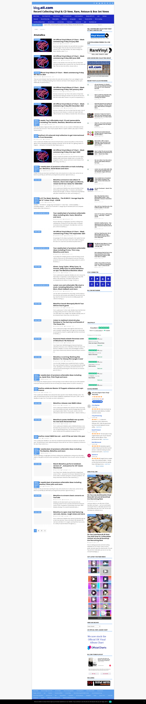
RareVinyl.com (92, 22)
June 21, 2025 (57, 60)
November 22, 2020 (58, 342)
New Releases (56, 16)
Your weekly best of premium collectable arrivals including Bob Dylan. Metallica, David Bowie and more (58, 168)
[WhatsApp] (110, 3)
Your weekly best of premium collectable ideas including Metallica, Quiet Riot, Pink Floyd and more (57, 376)
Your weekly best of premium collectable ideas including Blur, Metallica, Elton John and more (57, 483)
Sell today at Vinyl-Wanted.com (53, 697)
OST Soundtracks (67, 16)
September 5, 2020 (58, 361)
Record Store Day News (38, 695)
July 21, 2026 (98, 248)
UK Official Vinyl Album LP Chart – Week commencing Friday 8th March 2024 (59, 74)
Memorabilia (55, 19)
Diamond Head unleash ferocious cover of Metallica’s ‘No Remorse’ (68, 340)
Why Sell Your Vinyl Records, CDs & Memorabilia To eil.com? (103, 207)
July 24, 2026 (98, 127)
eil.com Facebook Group (97, 693)
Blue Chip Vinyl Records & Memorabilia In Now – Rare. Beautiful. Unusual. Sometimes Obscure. (103, 198)
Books (80, 19)
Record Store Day (45, 19)
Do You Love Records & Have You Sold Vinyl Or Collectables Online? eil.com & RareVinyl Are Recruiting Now (99, 537)
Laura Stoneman (65, 43)
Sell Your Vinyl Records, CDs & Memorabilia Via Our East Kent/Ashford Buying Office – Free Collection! (103, 235)
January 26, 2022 (58, 219)
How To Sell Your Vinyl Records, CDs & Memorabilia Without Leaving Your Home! (103, 96)
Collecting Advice (79, 16)
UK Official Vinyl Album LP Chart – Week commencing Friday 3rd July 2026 (68, 41)
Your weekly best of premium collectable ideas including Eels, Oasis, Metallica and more (69, 215)
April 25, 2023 (57, 154)
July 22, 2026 (98, 201)
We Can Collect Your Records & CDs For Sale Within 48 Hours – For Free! (103, 161)
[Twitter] (96, 3)
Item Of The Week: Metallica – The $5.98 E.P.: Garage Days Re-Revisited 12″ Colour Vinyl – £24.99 (59, 199)
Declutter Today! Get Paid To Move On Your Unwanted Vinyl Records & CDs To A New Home (103, 115)
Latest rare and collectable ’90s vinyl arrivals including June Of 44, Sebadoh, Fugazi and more (103, 170)
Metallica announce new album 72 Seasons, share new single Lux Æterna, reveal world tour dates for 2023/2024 (68, 182)
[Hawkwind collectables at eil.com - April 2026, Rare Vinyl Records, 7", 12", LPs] (94, 613)
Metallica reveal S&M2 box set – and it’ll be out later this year (61, 436)
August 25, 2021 (58, 254)
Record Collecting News (68, 690)
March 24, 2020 (57, 499)
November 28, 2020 (58, 326)
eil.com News (51, 22)
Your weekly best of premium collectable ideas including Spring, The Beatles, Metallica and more (57, 450)
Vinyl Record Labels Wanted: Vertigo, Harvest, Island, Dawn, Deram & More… (103, 133)
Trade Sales (69, 22)
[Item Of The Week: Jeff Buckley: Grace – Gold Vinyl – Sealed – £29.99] (90, 215)
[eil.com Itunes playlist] (99, 674)
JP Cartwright (47, 139)
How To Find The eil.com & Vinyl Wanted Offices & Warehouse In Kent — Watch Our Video (103, 152)
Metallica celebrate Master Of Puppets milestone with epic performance (58, 389)
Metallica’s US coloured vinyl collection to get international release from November (59, 136)
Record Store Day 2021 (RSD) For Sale (81, 693)
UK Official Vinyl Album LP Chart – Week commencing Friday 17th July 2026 (103, 245)
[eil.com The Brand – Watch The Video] (90, 190)
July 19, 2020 (57, 405)
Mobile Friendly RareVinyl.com (69, 697)
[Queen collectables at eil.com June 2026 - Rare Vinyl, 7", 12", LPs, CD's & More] (105, 586)
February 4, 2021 (58, 291)
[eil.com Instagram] (99, 319)
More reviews (100, 466)
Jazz (98, 16)
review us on (96, 401)
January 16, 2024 (58, 91)
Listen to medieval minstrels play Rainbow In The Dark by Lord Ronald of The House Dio (68, 322)
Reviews (105, 16)
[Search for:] (104, 25)
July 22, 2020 (38, 392)
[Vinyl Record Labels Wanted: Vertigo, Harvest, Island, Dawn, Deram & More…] (90, 133)
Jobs (85, 22)
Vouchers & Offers (58, 693)
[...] (101, 510)
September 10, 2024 (93, 501)
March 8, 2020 (57, 516)
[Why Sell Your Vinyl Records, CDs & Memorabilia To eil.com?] (90, 208)
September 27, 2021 (58, 235)
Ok (110, 701)
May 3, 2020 (57, 470)
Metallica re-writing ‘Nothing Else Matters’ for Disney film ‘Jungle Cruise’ (68, 358)
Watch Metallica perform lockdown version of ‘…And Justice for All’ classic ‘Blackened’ (68, 466)
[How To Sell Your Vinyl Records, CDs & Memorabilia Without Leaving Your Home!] (90, 96)
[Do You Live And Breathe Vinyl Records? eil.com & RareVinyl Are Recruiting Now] (99, 484)
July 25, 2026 (98, 109)
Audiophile (64, 19)
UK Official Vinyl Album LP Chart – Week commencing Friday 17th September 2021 (69, 233)
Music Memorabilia (90, 690)
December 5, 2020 (58, 307)
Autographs (73, 19)
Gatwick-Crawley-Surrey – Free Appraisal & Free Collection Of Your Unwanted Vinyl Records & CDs (103, 225)
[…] (66, 51)
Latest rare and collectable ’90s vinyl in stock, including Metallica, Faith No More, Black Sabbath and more (68, 287)
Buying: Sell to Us (90, 16)
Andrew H (95, 454)
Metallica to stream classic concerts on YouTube (68, 496)
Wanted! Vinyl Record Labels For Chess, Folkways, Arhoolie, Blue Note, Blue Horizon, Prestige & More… (103, 106)
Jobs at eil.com (49, 695)
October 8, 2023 (38, 139)
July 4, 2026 (56, 43)
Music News (36, 16)
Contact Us (78, 22)
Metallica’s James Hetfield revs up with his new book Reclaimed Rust (68, 421)
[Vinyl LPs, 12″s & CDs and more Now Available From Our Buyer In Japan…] (90, 124)
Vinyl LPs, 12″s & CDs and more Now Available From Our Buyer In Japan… (103, 124)
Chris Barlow (95, 405)
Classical (36, 19)
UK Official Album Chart (39, 22)
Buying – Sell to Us (37, 693)
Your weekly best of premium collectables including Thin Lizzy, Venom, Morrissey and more (103, 180)
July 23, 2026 (98, 164)
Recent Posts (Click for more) (97, 81)
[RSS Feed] (112, 3)
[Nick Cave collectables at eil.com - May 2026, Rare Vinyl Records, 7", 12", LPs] (94, 599)
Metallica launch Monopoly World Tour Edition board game (68, 305)
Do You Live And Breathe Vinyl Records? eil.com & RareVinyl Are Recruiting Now (99, 497)
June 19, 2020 (57, 423)
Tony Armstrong (97, 416)
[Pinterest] (102, 3)
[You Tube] (99, 3)
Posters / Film (102, 695)
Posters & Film (88, 19)
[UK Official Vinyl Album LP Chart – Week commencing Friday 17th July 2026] (90, 245)
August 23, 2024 (92, 542)
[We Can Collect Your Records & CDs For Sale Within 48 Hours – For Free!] (90, 161)
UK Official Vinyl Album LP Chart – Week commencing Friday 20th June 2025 (68, 57)
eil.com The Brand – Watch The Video (103, 189)
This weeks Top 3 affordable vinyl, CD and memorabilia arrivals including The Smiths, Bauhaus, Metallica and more (57, 121)
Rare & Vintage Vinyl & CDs (46, 690)
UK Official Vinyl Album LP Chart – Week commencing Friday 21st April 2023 (68, 151)
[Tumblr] (107, 3)
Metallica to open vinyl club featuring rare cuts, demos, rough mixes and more (69, 513)
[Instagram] (104, 3)
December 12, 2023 (58, 108)
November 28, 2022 (58, 186)
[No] (144, 701)
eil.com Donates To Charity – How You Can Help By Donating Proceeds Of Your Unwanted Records (103, 86)
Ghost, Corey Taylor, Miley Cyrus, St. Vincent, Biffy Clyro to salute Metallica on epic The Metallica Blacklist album (68, 268)
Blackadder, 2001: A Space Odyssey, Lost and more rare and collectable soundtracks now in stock (102, 143)
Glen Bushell (49, 124)
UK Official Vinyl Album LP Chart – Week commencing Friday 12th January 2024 (68, 88)
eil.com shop (60, 22)
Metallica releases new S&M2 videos (67, 403)
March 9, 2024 (38, 76)
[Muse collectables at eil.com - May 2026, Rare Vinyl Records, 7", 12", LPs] (94, 592)
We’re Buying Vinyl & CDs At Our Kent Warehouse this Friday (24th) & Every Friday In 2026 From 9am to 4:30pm (103, 254)
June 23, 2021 (57, 272)
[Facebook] (94, 3)
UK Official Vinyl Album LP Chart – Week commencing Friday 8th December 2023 (68, 105)
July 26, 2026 (98, 90)
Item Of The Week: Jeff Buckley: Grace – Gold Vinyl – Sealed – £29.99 (103, 215)
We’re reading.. (99, 19)
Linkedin (42, 697)
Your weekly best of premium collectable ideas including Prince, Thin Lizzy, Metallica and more (69, 250)
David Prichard (96, 430)
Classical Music (63, 695)
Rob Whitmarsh (96, 442)
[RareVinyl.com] (99, 54)
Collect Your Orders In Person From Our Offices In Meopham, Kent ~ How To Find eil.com (103, 264)
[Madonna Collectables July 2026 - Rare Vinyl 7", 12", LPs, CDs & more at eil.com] (94, 563)
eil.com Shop (68, 693)
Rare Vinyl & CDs (46, 16)
